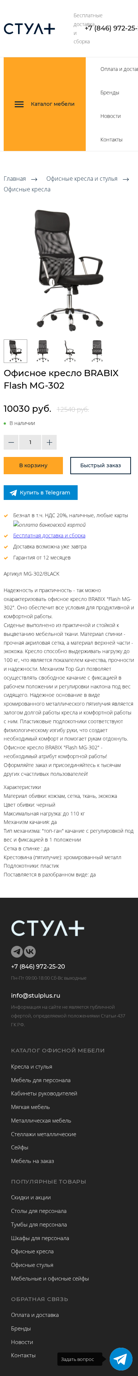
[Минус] (11, 442)
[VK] (30, 952)
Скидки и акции (31, 1197)
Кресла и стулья (31, 1066)
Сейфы (19, 1147)
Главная (15, 179)
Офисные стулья (32, 1264)
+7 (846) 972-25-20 (38, 967)
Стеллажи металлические (43, 1134)
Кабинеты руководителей (44, 1093)
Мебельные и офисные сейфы (50, 1278)
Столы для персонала (39, 1210)
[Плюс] (49, 442)
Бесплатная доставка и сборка (49, 535)
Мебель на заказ (32, 1160)
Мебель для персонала (41, 1080)
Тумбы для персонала (39, 1224)
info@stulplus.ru (35, 996)
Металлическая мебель (41, 1120)
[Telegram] (121, 1359)
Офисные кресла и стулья (81, 179)
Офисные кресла (27, 189)
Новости (110, 115)
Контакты (111, 139)
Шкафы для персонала (40, 1238)
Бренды (109, 92)
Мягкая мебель (30, 1106)
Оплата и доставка (35, 1314)
